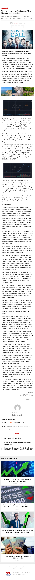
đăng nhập (11, 422)
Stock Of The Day (23, 573)
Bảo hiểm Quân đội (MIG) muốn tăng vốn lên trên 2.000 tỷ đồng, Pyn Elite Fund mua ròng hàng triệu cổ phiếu (18, 449)
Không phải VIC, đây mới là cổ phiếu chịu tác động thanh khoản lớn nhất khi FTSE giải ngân (17, 506)
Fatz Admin (16, 23)
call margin (9, 426)
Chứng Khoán (4, 8)
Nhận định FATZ (16, 573)
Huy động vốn (20, 426)
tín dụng (8, 429)
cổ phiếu (15, 426)
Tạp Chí (28, 573)
